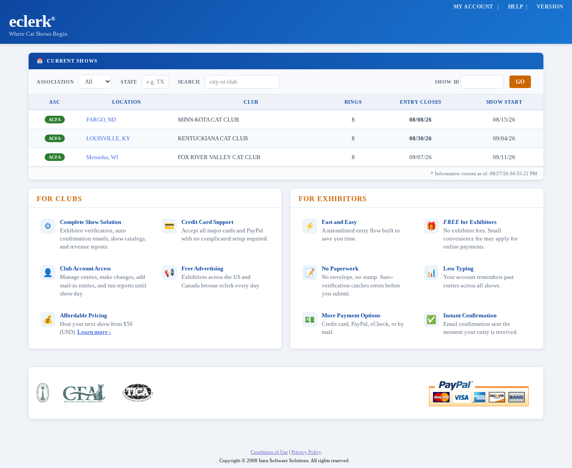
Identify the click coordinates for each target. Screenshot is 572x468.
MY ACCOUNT (473, 7)
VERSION (550, 7)
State (129, 81)
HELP (515, 7)
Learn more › (94, 332)
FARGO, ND (101, 119)
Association (55, 81)
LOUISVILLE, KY (108, 138)
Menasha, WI (102, 157)
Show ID (447, 81)
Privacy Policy (306, 452)
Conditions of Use (269, 452)
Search (189, 81)
